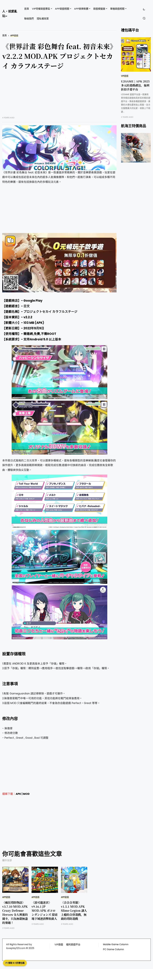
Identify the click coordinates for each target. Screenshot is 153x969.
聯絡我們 (29, 18)
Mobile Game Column (115, 944)
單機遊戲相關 (117, 8)
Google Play (32, 300)
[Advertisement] (59, 95)
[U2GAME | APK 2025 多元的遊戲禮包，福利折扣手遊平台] (136, 54)
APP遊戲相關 (62, 8)
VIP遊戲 (124, 75)
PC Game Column (113, 949)
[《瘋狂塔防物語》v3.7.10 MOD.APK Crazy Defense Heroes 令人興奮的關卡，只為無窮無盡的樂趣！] (15, 880)
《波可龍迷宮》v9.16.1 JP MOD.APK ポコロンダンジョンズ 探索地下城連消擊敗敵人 (45, 910)
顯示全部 (7, 860)
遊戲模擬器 (99, 8)
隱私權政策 (43, 18)
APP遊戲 (14, 35)
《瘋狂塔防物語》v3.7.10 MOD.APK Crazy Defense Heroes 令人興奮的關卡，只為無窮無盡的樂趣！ (15, 912)
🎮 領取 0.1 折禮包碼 (15, 962)
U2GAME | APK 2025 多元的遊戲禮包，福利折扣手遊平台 (135, 85)
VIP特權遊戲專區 (41, 8)
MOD (26, 794)
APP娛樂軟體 (81, 8)
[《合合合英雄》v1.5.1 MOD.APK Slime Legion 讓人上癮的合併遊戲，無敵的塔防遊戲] (74, 880)
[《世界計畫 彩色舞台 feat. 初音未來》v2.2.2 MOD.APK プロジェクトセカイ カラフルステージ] (59, 147)
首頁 (26, 8)
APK (18, 794)
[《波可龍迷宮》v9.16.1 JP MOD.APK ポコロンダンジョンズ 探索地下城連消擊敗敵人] (45, 880)
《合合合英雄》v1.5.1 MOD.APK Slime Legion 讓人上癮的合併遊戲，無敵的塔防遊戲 (74, 910)
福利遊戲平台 (73, 944)
